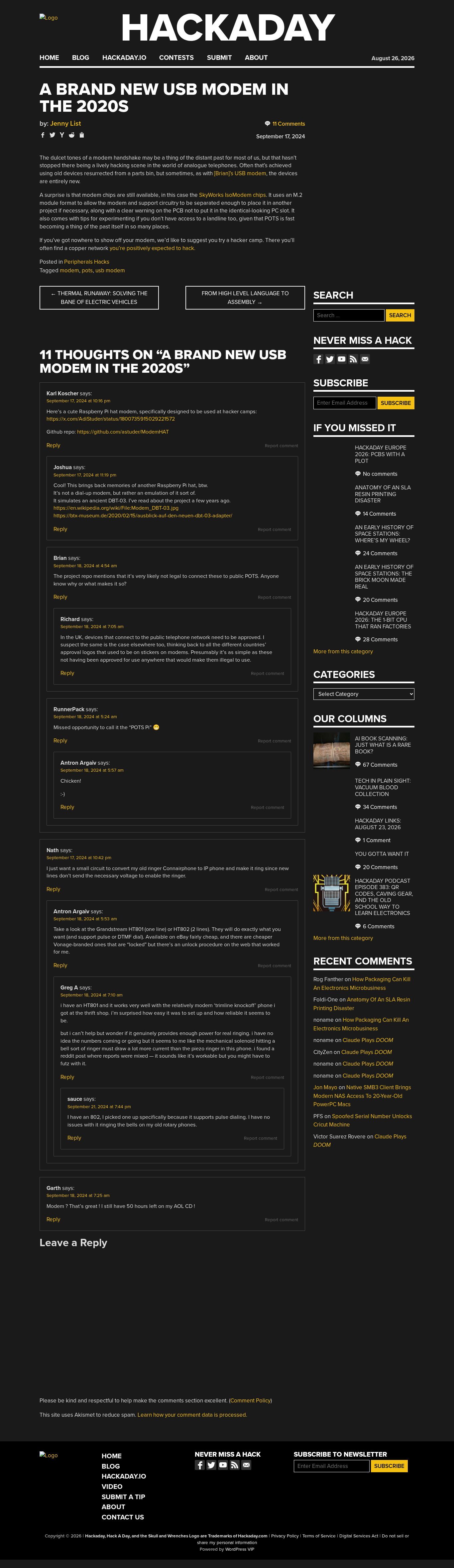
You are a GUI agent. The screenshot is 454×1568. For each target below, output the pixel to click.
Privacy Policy (285, 1536)
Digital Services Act (358, 1536)
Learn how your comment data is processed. (192, 1414)
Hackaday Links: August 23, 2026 (378, 824)
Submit (219, 58)
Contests (176, 58)
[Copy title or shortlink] (81, 135)
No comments (379, 473)
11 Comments (288, 123)
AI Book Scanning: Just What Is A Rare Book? (383, 745)
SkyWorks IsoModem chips (232, 195)
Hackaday (227, 28)
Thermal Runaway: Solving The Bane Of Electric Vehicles (99, 298)
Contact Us (123, 1517)
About (256, 58)
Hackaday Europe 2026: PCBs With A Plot (380, 454)
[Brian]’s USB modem (240, 173)
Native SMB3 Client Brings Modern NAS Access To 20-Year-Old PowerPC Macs (362, 1096)
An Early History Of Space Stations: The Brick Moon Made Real (384, 577)
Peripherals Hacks (86, 261)
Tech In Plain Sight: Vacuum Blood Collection (383, 787)
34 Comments (379, 807)
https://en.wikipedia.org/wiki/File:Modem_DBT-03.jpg (116, 508)
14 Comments (379, 513)
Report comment (281, 446)
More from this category (343, 651)
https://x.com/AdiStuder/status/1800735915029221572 (111, 419)
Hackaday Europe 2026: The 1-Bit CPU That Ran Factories (383, 620)
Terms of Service (319, 1536)
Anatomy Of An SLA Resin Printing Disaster (383, 494)
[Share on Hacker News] (62, 134)
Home (49, 58)
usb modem (110, 270)
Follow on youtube (342, 359)
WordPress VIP (239, 1549)
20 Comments (380, 599)
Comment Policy (250, 1400)
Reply (53, 445)
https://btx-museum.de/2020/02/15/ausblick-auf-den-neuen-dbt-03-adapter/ (143, 515)
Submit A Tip (123, 1497)
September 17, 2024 (280, 136)
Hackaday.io (124, 58)
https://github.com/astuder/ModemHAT (123, 432)
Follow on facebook (318, 359)
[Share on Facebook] (43, 134)
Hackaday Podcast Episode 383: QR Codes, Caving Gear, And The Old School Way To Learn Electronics (384, 897)
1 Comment (376, 840)
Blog (80, 58)
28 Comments (380, 639)
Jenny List (65, 123)
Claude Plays (368, 1040)
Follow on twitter (330, 359)
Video (112, 1487)
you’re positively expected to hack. (152, 248)
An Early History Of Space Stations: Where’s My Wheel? (384, 534)
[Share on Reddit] (71, 134)
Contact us (365, 359)
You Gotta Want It (382, 853)
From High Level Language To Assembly (245, 298)
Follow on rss (353, 359)
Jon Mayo (325, 1087)
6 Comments (378, 926)
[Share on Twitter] (52, 134)
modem (69, 270)
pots (87, 270)
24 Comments (379, 553)
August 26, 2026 (393, 58)
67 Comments (379, 764)
